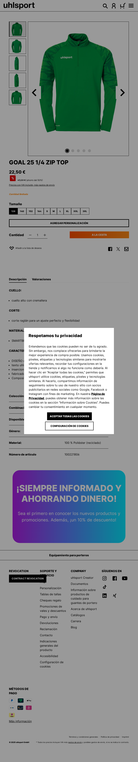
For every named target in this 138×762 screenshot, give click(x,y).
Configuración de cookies (69, 425)
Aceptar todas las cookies (69, 416)
